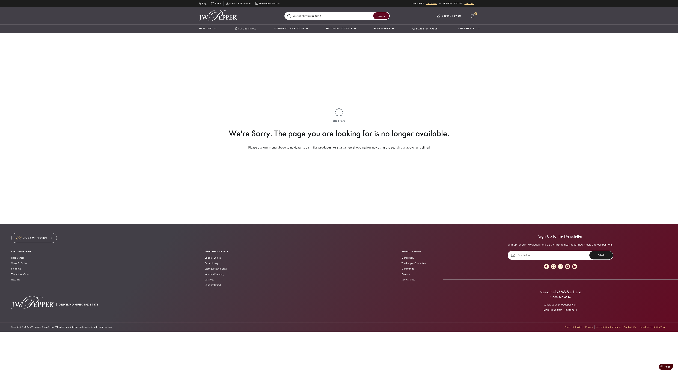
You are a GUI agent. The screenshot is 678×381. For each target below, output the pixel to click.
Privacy (589, 327)
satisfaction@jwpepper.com (560, 304)
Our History (408, 257)
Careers (406, 274)
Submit (601, 255)
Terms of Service (573, 327)
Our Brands (408, 268)
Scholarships (408, 279)
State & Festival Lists (216, 268)
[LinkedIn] (574, 267)
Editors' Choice (213, 257)
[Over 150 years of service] (34, 238)
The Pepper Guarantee (414, 263)
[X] (553, 267)
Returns (15, 279)
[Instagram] (560, 267)
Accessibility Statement (608, 327)
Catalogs (209, 279)
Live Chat (469, 3)
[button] (207, 29)
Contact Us (431, 3)
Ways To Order (19, 263)
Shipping (16, 268)
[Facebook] (546, 267)
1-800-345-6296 (560, 297)
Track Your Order (20, 274)
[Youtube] (567, 267)
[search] (289, 16)
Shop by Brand (213, 284)
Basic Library (211, 263)
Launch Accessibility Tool (652, 327)
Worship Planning (214, 274)
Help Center (17, 257)
